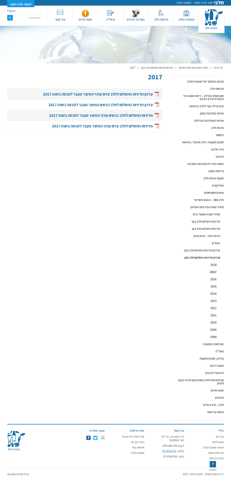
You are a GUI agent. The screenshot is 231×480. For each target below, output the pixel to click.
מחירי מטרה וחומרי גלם (206, 214)
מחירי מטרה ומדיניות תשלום (193, 67)
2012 (213, 308)
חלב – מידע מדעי (213, 405)
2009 (213, 330)
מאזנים (219, 398)
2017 (213, 272)
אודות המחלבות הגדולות (209, 121)
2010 (213, 322)
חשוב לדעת (217, 366)
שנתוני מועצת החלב (213, 447)
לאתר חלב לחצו (20, 4)
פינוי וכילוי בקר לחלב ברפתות (206, 106)
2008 (213, 337)
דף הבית (218, 67)
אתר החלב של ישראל (133, 437)
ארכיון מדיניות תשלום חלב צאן (157, 67)
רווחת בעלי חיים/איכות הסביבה (205, 164)
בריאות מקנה (216, 171)
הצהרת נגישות (216, 458)
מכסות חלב (161, 19)
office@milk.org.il (173, 446)
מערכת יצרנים (136, 19)
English (11, 11)
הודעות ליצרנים (214, 373)
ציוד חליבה (217, 149)
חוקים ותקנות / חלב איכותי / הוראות (203, 142)
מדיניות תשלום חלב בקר (205, 222)
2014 (213, 294)
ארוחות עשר (138, 447)
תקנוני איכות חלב (213, 178)
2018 (213, 265)
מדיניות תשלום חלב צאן (206, 229)
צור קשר (60, 19)
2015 (213, 286)
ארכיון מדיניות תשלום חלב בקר (202, 250)
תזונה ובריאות (215, 412)
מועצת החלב (186, 19)
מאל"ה (110, 19)
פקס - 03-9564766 (173, 456)
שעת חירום (85, 19)
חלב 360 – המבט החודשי (209, 200)
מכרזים (220, 437)
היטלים (216, 243)
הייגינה (220, 157)
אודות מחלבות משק (212, 113)
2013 (213, 301)
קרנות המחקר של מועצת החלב (205, 81)
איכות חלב (217, 128)
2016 (213, 279)
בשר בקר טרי (137, 442)
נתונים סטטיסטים (214, 193)
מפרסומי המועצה (213, 344)
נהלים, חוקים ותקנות (212, 358)
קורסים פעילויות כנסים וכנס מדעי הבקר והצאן (201, 381)
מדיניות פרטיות (216, 453)
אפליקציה (218, 185)
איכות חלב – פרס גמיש (206, 236)
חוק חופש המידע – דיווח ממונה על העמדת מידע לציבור (203, 97)
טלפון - (173, 451)
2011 (213, 315)
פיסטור (220, 135)
